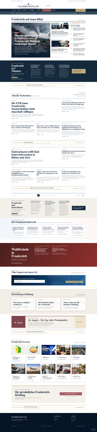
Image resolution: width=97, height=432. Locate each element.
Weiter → (83, 195)
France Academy (73, 419)
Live (13, 13)
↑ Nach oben (93, 429)
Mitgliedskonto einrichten (70, 393)
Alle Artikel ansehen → (82, 92)
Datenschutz (56, 419)
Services (54, 10)
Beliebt (19, 10)
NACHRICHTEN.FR (19, 417)
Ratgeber (32, 10)
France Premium (81, 10)
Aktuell (14, 10)
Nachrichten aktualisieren (79, 94)
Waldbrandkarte (46, 10)
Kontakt (55, 420)
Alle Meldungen (82, 13)
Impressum (55, 417)
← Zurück (13, 195)
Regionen (39, 10)
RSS (72, 421)
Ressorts (25, 10)
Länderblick (73, 420)
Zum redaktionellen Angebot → (81, 294)
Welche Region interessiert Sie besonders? (24, 278)
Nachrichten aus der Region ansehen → (74, 281)
